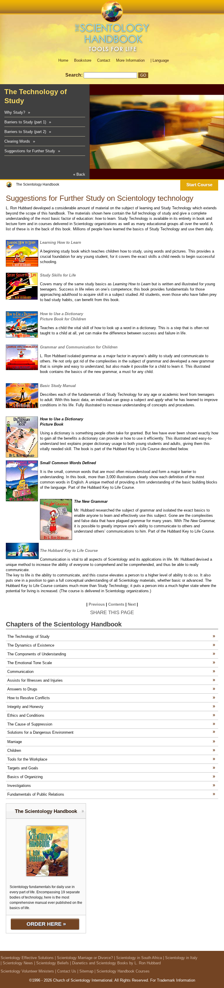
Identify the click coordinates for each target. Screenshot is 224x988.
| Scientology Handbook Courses (122, 971)
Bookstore (82, 60)
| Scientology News (17, 963)
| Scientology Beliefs (51, 963)
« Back (79, 174)
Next (132, 604)
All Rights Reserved (131, 980)
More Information (130, 60)
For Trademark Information (172, 980)
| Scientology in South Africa (138, 958)
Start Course (199, 184)
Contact (103, 60)
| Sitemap (85, 971)
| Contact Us (65, 971)
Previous (97, 604)
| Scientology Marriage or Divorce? (84, 958)
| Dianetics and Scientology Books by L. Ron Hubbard (115, 963)
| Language (159, 60)
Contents (116, 604)
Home (63, 60)
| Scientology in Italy (180, 958)
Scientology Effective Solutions (27, 958)
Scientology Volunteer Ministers (27, 971)
